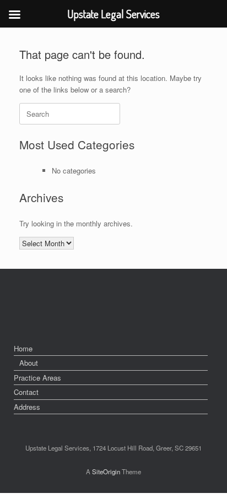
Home (23, 348)
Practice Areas (37, 377)
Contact (26, 392)
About (28, 362)
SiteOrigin (106, 471)
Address (27, 407)
